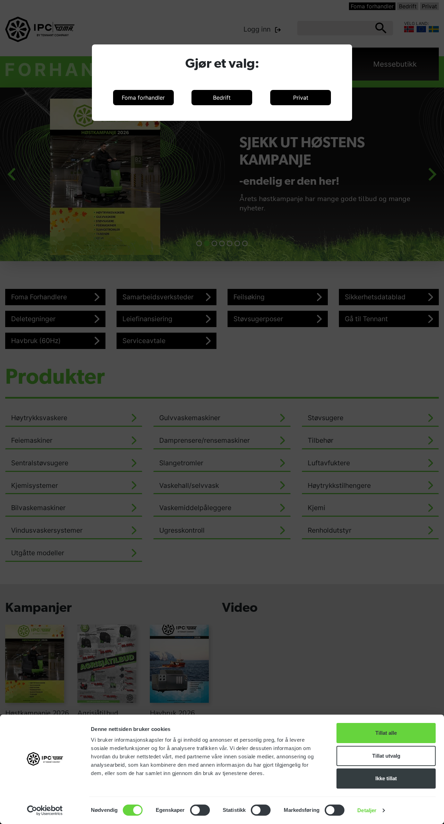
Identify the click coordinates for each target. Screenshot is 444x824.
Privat (300, 97)
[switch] (200, 810)
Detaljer (366, 810)
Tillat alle (386, 733)
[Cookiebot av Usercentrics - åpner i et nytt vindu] (45, 810)
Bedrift (222, 97)
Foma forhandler (143, 97)
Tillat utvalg (386, 756)
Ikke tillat (386, 778)
